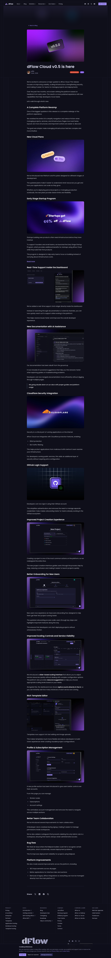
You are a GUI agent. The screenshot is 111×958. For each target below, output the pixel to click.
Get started (102, 4)
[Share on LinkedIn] (39, 894)
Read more (31, 261)
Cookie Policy (66, 951)
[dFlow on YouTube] (94, 3)
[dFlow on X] (91, 3)
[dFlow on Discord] (85, 3)
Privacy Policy (55, 951)
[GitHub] (75, 941)
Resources (41, 4)
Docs (18, 4)
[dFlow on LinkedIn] (88, 3)
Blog (25, 4)
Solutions (31, 4)
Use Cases (52, 4)
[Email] (79, 941)
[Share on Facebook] (43, 894)
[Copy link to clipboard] (47, 894)
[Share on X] (35, 894)
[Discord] (72, 941)
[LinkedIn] (69, 941)
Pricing (61, 4)
